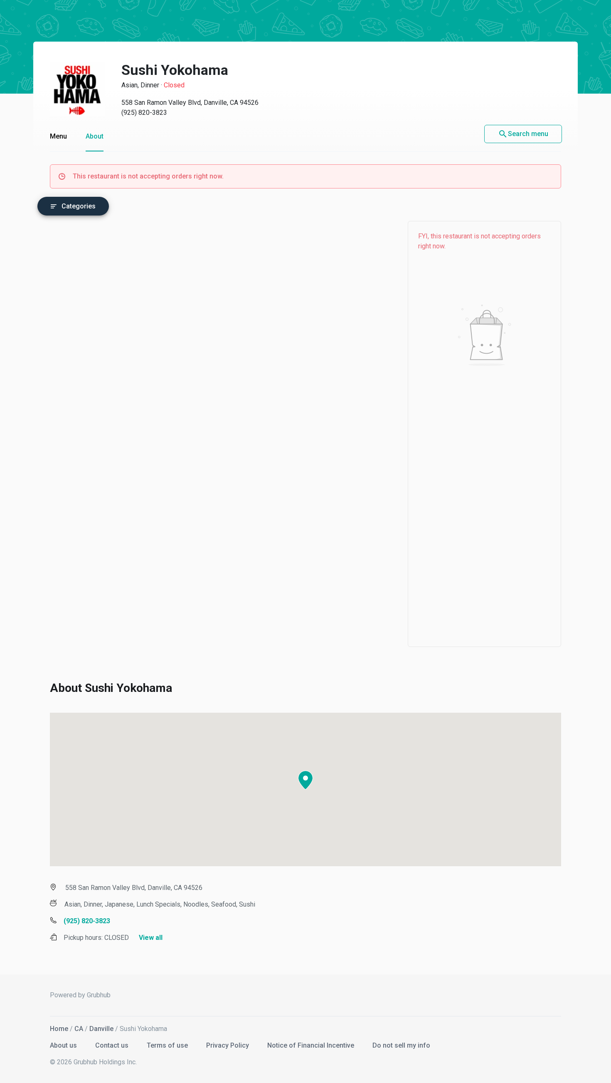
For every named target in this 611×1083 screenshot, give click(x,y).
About (94, 136)
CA (78, 1029)
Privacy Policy (228, 1045)
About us (64, 1045)
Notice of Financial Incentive (311, 1045)
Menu (58, 136)
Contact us (112, 1045)
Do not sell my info (401, 1045)
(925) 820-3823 (144, 112)
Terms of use (168, 1045)
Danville (101, 1029)
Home (59, 1029)
